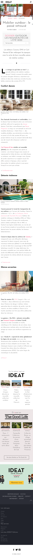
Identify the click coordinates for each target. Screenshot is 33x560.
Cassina (28, 237)
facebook (14, 550)
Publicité (20, 496)
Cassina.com (6, 262)
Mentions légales (13, 494)
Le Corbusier (19, 213)
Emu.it (4, 358)
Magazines (3, 528)
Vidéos (2, 520)
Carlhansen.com (7, 170)
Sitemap (21, 498)
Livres (2, 530)
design (25, 124)
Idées (15, 18)
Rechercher (30, 2)
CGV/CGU (22, 494)
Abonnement (13, 498)
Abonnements (4, 526)
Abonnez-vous (16, 483)
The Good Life (4, 535)
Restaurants (6, 430)
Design (10, 18)
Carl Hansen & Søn (7, 147)
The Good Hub (4, 539)
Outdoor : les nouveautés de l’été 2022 (16, 38)
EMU (16, 299)
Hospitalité (16, 430)
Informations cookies (9, 496)
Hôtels (27, 430)
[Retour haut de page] (31, 500)
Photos (2, 522)
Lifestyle (2, 511)
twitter (16, 550)
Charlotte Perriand (15, 216)
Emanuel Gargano (9, 320)
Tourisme (3, 514)
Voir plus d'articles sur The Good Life (17, 457)
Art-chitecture (4, 516)
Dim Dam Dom (4, 540)
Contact (28, 496)
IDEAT (2, 537)
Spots (2, 518)
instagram (20, 550)
